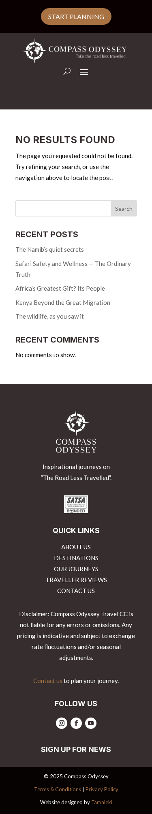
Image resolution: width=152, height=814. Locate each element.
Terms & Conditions (57, 789)
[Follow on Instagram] (61, 723)
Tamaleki (101, 802)
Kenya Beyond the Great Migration (62, 302)
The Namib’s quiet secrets (49, 249)
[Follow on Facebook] (76, 723)
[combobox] (76, 208)
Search (124, 208)
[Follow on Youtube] (90, 723)
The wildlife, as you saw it (49, 316)
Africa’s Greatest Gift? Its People (60, 288)
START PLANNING (76, 16)
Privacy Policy (102, 789)
